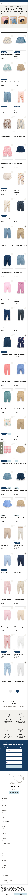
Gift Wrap (4, 836)
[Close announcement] (26, 1)
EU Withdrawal (5, 845)
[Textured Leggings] (7, 587)
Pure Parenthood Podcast (7, 867)
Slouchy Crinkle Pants (7, 300)
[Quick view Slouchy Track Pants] (25, 199)
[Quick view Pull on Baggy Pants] (25, 117)
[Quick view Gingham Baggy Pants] (12, 145)
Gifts (3, 815)
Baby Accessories (5, 807)
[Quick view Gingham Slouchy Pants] (12, 117)
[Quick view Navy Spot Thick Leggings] (12, 308)
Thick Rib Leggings (19, 327)
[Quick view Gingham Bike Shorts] (12, 444)
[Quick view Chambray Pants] (25, 254)
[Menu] (2, 3)
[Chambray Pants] (20, 260)
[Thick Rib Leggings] (20, 315)
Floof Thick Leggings (6, 218)
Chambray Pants (18, 272)
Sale (3, 817)
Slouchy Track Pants (19, 218)
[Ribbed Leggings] (7, 533)
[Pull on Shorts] (20, 69)
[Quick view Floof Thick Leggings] (12, 199)
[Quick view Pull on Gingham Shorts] (12, 63)
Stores (3, 840)
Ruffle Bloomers (5, 191)
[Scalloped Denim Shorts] (20, 42)
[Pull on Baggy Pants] (20, 124)
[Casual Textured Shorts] (20, 478)
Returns (3, 826)
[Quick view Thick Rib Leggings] (25, 308)
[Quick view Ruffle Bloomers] (12, 172)
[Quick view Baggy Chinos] (25, 417)
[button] (1, 448)
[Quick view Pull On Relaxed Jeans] (12, 226)
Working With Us (5, 858)
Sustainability (5, 863)
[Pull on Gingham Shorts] (7, 69)
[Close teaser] (3, 441)
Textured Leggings (6, 599)
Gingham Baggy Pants (7, 163)
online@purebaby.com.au (10, 882)
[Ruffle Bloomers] (7, 178)
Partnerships (4, 865)
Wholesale (4, 860)
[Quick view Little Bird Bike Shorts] (12, 417)
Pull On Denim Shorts (6, 490)
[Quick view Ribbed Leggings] (12, 526)
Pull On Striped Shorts (7, 54)
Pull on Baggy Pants (19, 136)
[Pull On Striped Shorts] (7, 42)
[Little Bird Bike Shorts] (7, 424)
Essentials (4, 803)
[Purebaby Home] (9, 4)
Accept (21, 894)
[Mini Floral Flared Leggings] (20, 287)
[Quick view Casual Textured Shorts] (25, 472)
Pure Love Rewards (6, 843)
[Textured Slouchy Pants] (20, 233)
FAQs (3, 828)
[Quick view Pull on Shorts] (25, 63)
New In (3, 800)
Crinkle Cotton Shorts (20, 463)
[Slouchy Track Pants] (20, 206)
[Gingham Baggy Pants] (7, 151)
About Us (4, 853)
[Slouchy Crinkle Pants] (7, 287)
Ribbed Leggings (5, 545)
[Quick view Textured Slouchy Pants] (25, 226)
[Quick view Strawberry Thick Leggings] (25, 90)
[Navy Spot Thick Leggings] (7, 315)
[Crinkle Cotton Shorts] (20, 451)
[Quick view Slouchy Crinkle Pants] (12, 281)
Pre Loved (4, 831)
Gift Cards (4, 833)
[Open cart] (26, 3)
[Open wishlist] (24, 3)
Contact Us (4, 855)
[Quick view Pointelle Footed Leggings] (25, 526)
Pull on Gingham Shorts (7, 82)
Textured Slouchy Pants (20, 245)
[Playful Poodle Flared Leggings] (20, 342)
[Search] (22, 3)
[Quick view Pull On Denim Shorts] (12, 472)
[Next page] (17, 691)
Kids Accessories (5, 812)
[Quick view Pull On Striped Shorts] (12, 36)
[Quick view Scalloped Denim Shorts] (25, 36)
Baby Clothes (5, 805)
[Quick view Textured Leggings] (12, 581)
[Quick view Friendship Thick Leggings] (25, 172)
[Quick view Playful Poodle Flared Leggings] (25, 335)
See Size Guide (14, 792)
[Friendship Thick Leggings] (20, 178)
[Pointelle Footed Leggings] (20, 533)
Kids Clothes (4, 810)
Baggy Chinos (18, 436)
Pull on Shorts (18, 82)
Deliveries (4, 824)
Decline (7, 894)
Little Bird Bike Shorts (6, 436)
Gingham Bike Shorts (6, 463)
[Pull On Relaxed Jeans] (7, 233)
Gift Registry (4, 838)
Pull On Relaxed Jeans (7, 245)
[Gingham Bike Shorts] (7, 451)
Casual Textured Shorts (20, 490)
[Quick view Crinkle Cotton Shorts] (25, 444)
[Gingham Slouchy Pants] (7, 124)
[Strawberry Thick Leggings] (20, 97)
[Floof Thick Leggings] (7, 206)
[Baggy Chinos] (20, 424)
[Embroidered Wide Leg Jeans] (7, 97)
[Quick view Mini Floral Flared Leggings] (25, 281)
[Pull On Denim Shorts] (7, 478)
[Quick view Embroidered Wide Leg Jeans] (12, 90)
